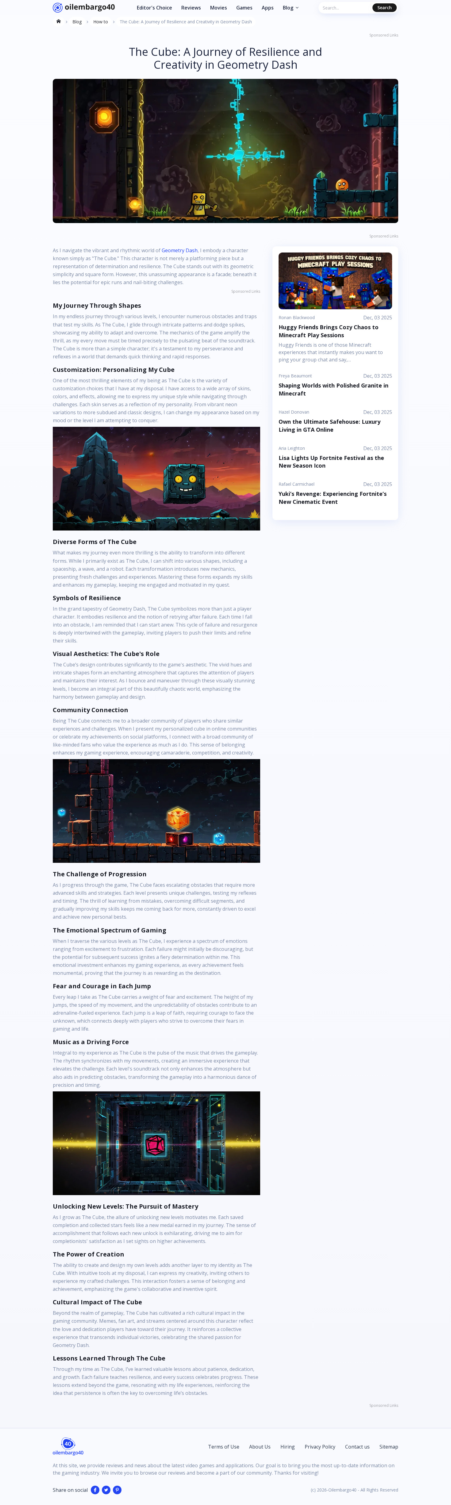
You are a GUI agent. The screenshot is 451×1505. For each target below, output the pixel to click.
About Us (260, 1446)
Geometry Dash (180, 250)
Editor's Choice (154, 7)
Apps (268, 7)
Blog (288, 7)
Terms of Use (223, 1446)
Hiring (287, 1446)
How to (100, 22)
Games (244, 7)
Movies (218, 7)
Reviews (191, 7)
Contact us (357, 1446)
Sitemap (389, 1446)
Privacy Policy (320, 1446)
